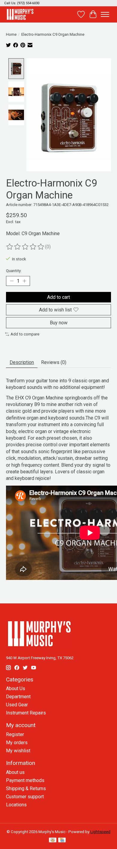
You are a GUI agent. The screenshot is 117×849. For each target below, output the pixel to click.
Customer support (25, 796)
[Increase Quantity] (24, 281)
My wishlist (18, 750)
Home (11, 34)
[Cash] (52, 840)
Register (15, 734)
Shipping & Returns (26, 788)
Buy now (59, 323)
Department (18, 696)
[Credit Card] (62, 840)
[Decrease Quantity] (12, 281)
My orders (17, 742)
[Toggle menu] (105, 14)
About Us (15, 688)
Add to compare (24, 334)
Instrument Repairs (26, 713)
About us (15, 772)
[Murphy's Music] (20, 14)
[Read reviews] (25, 246)
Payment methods (25, 780)
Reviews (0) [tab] (53, 362)
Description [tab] (22, 362)
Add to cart (58, 297)
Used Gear (17, 705)
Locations (16, 805)
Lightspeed (100, 831)
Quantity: (14, 270)
